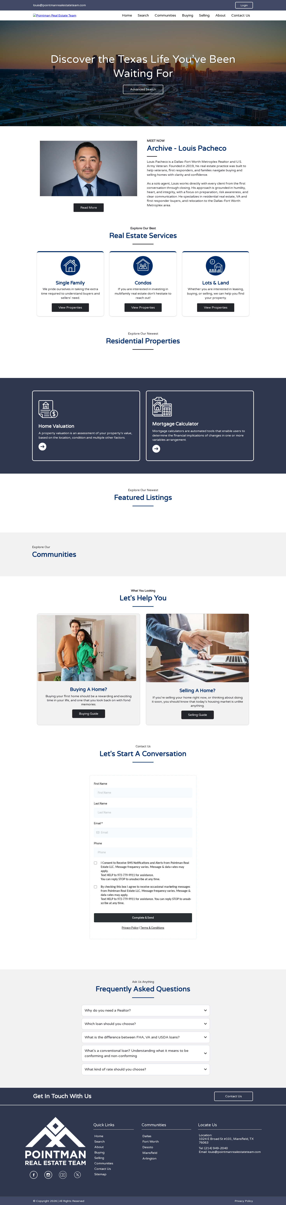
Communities (165, 15)
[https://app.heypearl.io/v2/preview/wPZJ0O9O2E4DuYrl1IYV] (54, 15)
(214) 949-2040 (216, 1148)
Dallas (146, 1136)
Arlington (149, 1158)
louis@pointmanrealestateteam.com (234, 1152)
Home (127, 15)
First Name (100, 783)
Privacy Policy (130, 927)
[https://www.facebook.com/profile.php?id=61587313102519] (33, 1175)
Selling (204, 15)
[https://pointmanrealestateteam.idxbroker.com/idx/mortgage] (199, 449)
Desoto (147, 1147)
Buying (187, 15)
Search (143, 15)
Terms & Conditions (152, 927)
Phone (98, 843)
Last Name (100, 803)
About (220, 15)
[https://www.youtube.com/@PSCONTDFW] (62, 1175)
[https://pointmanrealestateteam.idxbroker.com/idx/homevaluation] (86, 446)
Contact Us (240, 15)
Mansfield (149, 1153)
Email (98, 823)
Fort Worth (150, 1142)
